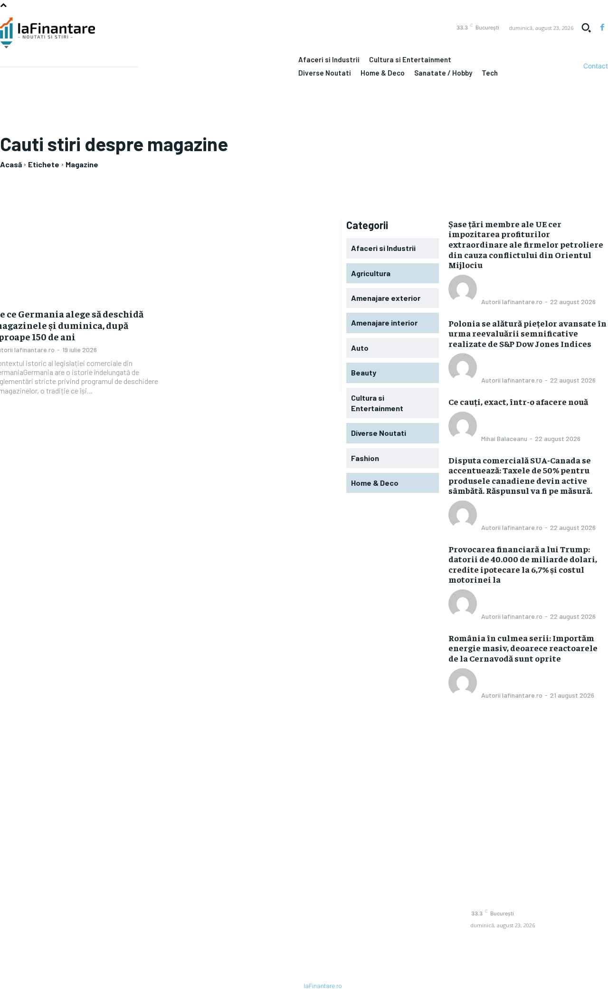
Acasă (11, 164)
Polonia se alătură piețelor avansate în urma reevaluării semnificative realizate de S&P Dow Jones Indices (527, 333)
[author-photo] (464, 301)
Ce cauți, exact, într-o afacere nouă (518, 401)
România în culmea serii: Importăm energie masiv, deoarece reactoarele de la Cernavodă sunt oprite (523, 647)
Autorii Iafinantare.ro (511, 302)
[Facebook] (602, 27)
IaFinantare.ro (323, 986)
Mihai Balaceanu (504, 438)
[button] (586, 27)
